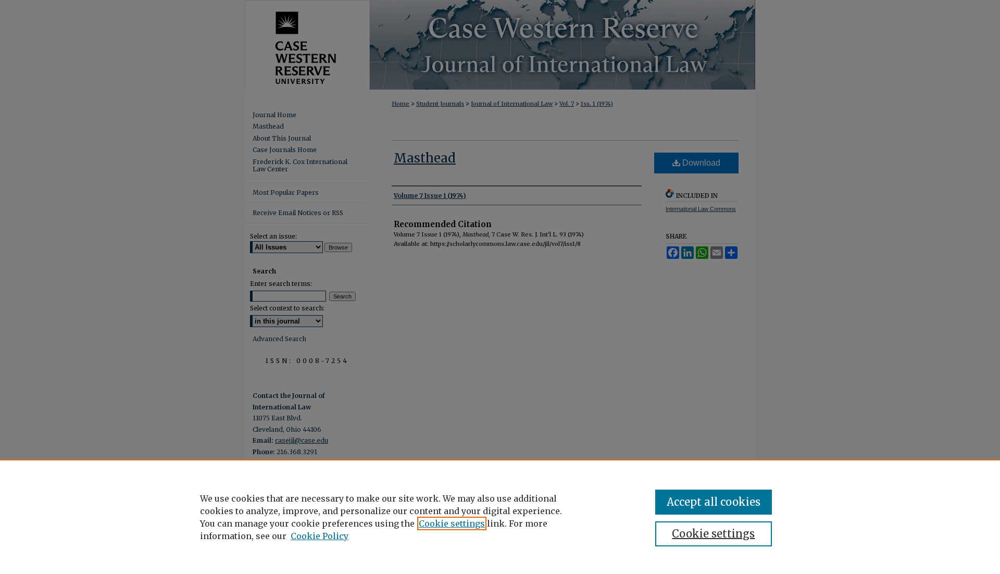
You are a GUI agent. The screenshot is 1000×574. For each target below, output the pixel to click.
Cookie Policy (319, 536)
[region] (500, 516)
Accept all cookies (713, 501)
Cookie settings (452, 523)
